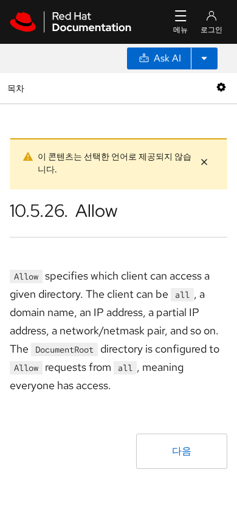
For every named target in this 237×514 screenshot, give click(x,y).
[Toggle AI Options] (204, 58)
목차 (17, 88)
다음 (181, 451)
